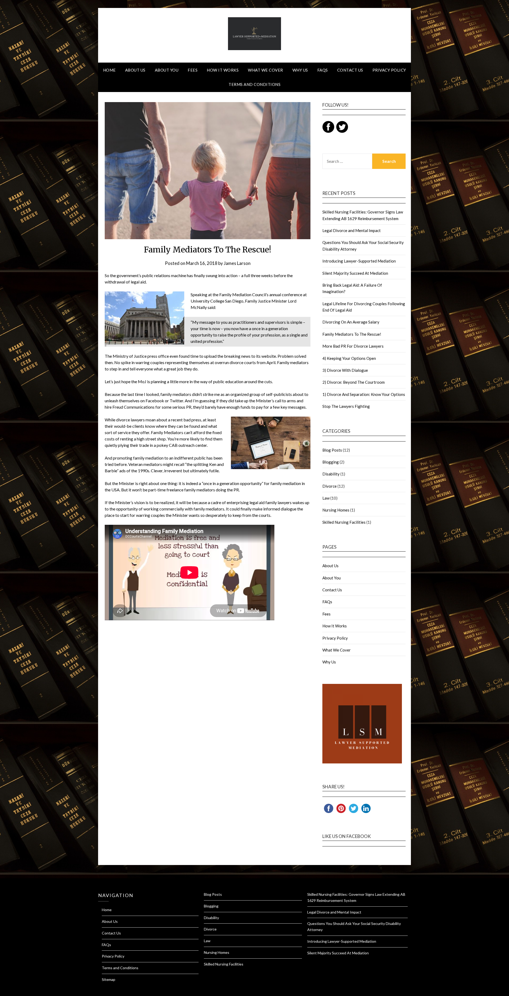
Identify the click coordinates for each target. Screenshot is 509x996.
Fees (193, 70)
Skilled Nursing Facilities (344, 522)
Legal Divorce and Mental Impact (351, 230)
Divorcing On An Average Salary (350, 322)
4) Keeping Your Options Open (349, 358)
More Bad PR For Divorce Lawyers (353, 346)
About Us (135, 70)
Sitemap (108, 979)
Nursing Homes (335, 510)
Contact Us (350, 70)
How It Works (223, 70)
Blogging (330, 462)
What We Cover (265, 70)
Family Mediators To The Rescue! (351, 334)
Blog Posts (332, 450)
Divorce (329, 486)
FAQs (322, 70)
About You (167, 70)
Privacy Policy (389, 70)
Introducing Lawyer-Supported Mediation (359, 261)
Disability (331, 473)
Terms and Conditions (254, 84)
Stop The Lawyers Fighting (346, 406)
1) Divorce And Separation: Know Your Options (363, 394)
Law (326, 498)
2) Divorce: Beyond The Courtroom (353, 382)
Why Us (300, 70)
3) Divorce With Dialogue (345, 370)
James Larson (237, 263)
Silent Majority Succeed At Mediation (355, 273)
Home (109, 70)
